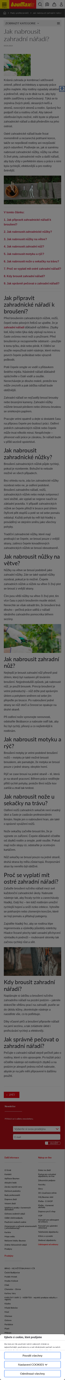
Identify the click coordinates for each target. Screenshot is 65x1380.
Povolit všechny (32, 1355)
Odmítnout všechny (32, 1373)
